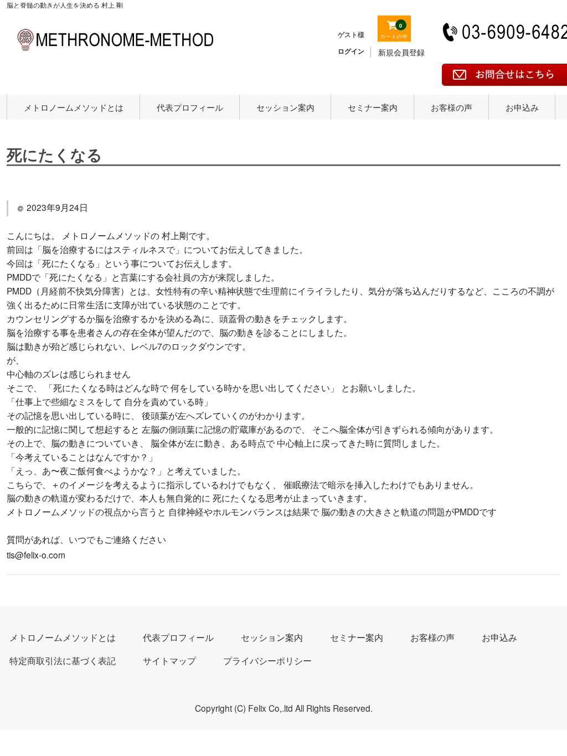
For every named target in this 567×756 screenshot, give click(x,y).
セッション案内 (285, 107)
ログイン (351, 51)
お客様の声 (451, 107)
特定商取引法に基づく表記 (62, 660)
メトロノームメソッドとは (73, 107)
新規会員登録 (401, 52)
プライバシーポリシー (267, 660)
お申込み (522, 107)
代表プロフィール (190, 107)
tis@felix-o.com (36, 554)
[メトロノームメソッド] (115, 56)
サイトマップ (169, 660)
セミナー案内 (373, 107)
